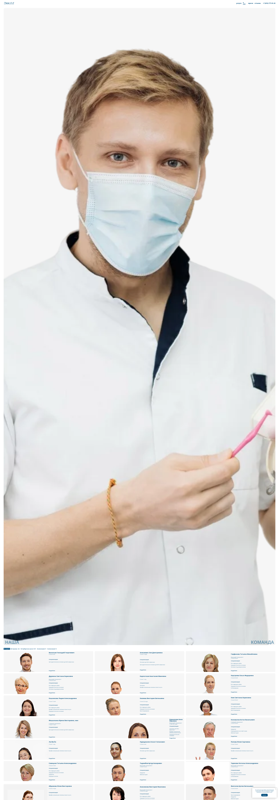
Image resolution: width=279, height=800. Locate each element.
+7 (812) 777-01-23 (269, 3)
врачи (250, 3)
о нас (244, 3)
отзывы (258, 3)
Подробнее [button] (52, 670)
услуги (238, 3)
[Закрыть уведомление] (275, 789)
